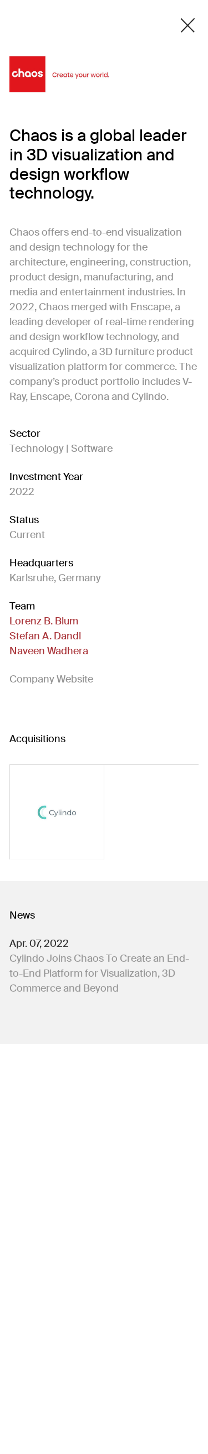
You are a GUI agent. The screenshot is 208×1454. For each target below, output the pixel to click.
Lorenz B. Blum (43, 621)
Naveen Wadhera (48, 651)
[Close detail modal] (187, 25)
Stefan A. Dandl (45, 636)
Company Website (51, 679)
